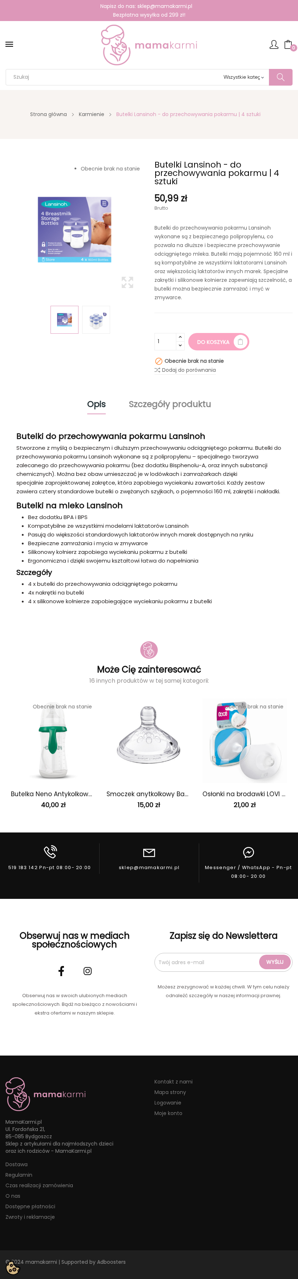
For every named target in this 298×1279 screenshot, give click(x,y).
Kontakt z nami (173, 1081)
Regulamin (18, 1175)
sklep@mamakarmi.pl (164, 6)
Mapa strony (170, 1092)
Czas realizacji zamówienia (39, 1185)
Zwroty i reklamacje (30, 1217)
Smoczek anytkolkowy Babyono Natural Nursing (148, 794)
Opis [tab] (96, 405)
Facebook (61, 971)
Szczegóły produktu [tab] (170, 405)
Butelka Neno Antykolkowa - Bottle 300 (53, 794)
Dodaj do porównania (189, 370)
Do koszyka (213, 342)
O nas (12, 1196)
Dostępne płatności (30, 1206)
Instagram (87, 971)
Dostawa (16, 1164)
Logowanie (167, 1102)
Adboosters (111, 1262)
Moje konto (168, 1113)
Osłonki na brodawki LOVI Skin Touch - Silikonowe (244, 794)
